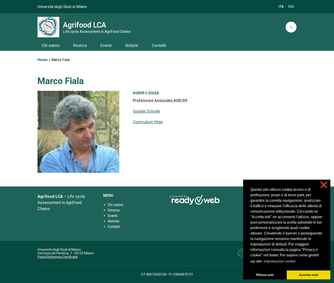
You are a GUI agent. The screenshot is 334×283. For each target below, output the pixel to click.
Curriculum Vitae (148, 122)
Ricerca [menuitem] (80, 45)
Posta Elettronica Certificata (57, 257)
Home (42, 60)
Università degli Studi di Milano (62, 7)
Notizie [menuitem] (131, 45)
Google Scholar (146, 111)
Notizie (113, 221)
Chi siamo (115, 205)
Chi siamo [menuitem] (51, 45)
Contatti (114, 226)
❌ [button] (323, 185)
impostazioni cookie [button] (280, 261)
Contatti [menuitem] (159, 45)
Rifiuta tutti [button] (265, 275)
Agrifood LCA (84, 25)
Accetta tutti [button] (308, 275)
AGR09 (138, 93)
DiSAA (153, 93)
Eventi (112, 216)
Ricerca (114, 210)
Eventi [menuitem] (106, 45)
